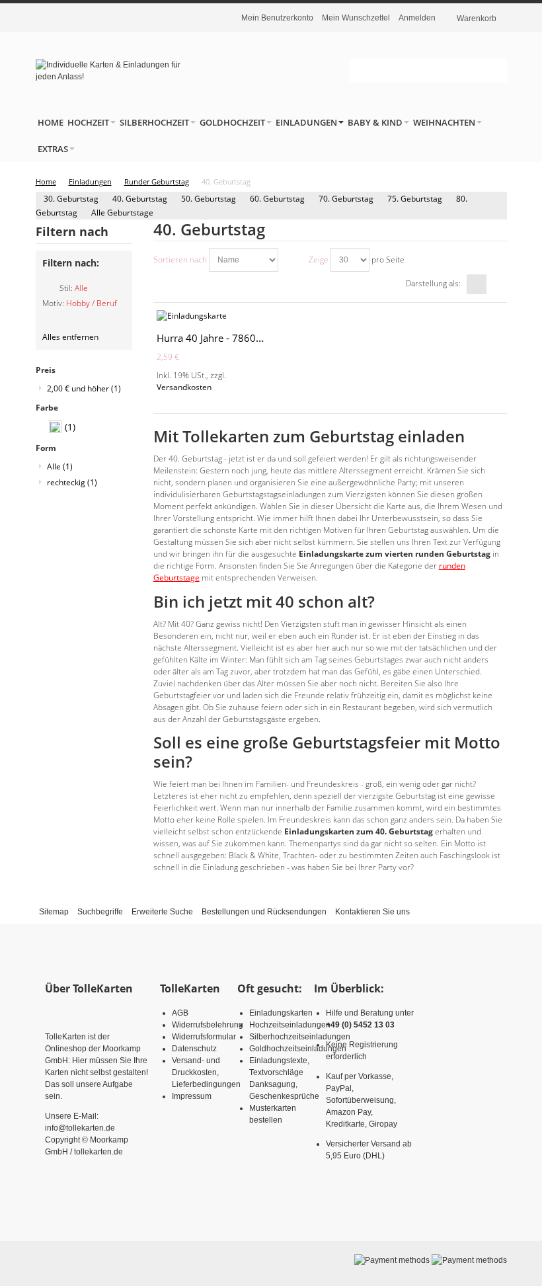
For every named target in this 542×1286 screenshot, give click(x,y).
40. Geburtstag (139, 198)
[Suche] (495, 71)
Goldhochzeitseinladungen (297, 1048)
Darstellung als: (433, 283)
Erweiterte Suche (162, 911)
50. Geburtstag (208, 198)
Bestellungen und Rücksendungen (264, 911)
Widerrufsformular (204, 1036)
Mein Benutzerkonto (277, 17)
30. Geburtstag (71, 198)
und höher (84, 388)
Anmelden (417, 17)
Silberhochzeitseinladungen (299, 1036)
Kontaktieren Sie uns (372, 911)
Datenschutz (194, 1048)
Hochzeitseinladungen (289, 1024)
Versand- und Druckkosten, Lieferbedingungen (206, 1072)
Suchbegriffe (100, 911)
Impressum (192, 1096)
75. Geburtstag (414, 198)
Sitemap (54, 911)
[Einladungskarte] (212, 316)
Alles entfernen (70, 336)
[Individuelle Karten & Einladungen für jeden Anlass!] (109, 71)
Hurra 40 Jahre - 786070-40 (220, 337)
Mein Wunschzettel (356, 17)
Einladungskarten (281, 1013)
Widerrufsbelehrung (207, 1024)
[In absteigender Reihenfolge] (290, 260)
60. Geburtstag (277, 198)
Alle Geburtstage (122, 212)
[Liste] (497, 284)
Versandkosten (184, 387)
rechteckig (72, 482)
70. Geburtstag (346, 198)
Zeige (319, 259)
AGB (180, 1013)
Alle (60, 466)
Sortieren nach (180, 259)
